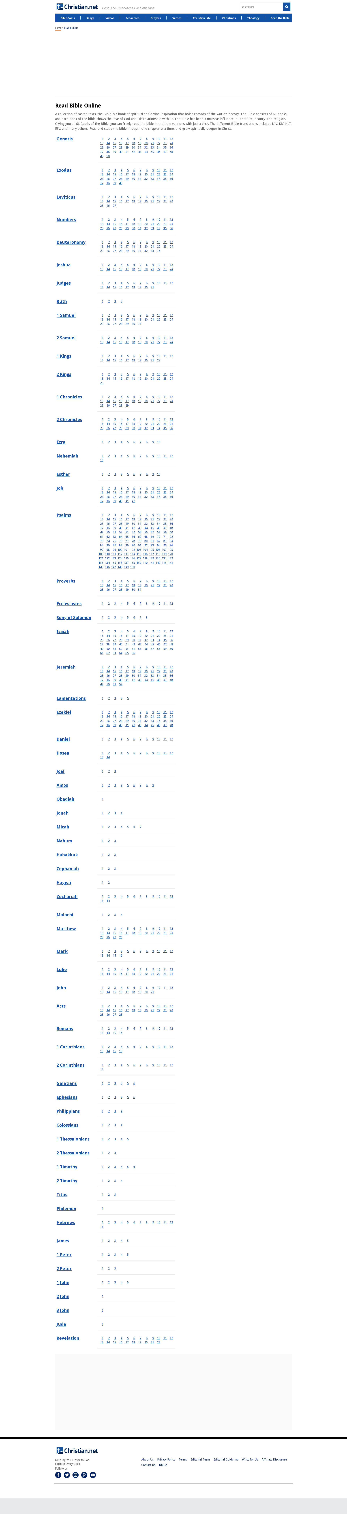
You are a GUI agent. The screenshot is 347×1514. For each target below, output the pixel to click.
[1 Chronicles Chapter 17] (127, 401)
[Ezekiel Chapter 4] (121, 712)
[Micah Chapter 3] (115, 827)
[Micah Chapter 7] (140, 827)
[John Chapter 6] (134, 987)
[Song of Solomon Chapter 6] (134, 617)
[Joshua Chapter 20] (146, 269)
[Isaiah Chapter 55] (139, 648)
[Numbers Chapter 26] (108, 228)
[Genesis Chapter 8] (147, 139)
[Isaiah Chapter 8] (147, 631)
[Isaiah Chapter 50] (108, 648)
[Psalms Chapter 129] (151, 558)
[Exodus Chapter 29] (127, 179)
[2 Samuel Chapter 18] (133, 342)
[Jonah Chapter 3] (115, 813)
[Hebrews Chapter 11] (165, 1222)
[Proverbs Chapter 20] (146, 585)
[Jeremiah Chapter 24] (171, 671)
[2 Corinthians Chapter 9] (153, 1065)
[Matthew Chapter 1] (102, 928)
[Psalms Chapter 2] (109, 515)
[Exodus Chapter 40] (120, 183)
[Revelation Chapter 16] (120, 1342)
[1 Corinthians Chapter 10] (158, 1047)
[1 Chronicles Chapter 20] (146, 401)
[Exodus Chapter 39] (114, 183)
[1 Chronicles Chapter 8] (147, 397)
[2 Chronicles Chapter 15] (114, 424)
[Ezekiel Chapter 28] (120, 721)
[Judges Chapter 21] (152, 287)
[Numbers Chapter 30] (133, 228)
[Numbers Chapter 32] (146, 228)
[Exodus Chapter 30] (133, 179)
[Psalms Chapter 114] (132, 554)
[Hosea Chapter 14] (108, 757)
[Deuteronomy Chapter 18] (133, 246)
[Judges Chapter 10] (158, 283)
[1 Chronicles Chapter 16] (120, 401)
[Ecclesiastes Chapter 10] (158, 603)
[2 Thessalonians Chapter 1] (102, 1153)
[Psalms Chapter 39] (114, 528)
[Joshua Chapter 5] (128, 265)
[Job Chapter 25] (101, 497)
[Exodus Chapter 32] (146, 179)
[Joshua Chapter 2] (109, 265)
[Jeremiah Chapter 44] (146, 680)
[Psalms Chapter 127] (138, 558)
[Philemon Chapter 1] (102, 1208)
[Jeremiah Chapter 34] (158, 675)
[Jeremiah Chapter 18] (133, 671)
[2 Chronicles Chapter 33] (152, 428)
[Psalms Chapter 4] (121, 515)
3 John (63, 1310)
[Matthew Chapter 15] (114, 933)
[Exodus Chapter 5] (128, 170)
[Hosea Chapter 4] (121, 753)
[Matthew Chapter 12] (171, 928)
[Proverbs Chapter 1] (102, 581)
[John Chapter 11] (165, 987)
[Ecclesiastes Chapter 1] (102, 603)
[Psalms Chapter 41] (127, 528)
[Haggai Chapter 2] (109, 882)
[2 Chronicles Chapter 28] (120, 428)
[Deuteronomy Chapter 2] (109, 242)
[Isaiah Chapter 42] (133, 644)
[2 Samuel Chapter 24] (171, 342)
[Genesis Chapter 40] (120, 152)
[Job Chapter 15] (114, 492)
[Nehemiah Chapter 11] (165, 456)
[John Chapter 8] (147, 987)
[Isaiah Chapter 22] (158, 635)
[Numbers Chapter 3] (115, 219)
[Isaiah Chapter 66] (133, 653)
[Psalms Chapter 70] (158, 536)
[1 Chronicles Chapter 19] (139, 401)
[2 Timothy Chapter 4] (121, 1180)
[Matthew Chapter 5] (128, 928)
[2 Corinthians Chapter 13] (101, 1069)
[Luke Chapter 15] (114, 974)
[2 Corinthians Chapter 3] (115, 1065)
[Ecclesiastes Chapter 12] (171, 603)
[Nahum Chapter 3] (115, 841)
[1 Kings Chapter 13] (101, 360)
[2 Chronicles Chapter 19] (139, 424)
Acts (61, 1006)
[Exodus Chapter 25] (101, 179)
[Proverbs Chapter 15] (114, 585)
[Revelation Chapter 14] (108, 1342)
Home (58, 28)
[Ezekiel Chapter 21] (152, 716)
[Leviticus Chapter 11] (165, 197)
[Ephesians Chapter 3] (115, 1097)
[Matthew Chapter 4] (121, 928)
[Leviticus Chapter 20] (146, 201)
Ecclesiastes (69, 603)
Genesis (65, 138)
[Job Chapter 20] (146, 492)
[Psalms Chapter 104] (145, 549)
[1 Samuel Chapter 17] (127, 319)
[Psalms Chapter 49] (101, 532)
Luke (62, 969)
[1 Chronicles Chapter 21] (152, 401)
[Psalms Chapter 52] (120, 532)
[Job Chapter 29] (127, 497)
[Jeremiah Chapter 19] (139, 671)
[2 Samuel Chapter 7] (140, 338)
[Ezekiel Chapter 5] (128, 712)
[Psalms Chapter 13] (101, 519)
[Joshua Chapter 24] (171, 269)
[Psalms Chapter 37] (101, 528)
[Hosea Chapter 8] (147, 753)
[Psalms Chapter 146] (107, 567)
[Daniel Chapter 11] (165, 739)
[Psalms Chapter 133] (100, 562)
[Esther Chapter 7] (140, 474)
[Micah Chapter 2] (109, 827)
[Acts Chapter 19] (139, 1010)
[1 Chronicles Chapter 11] (165, 397)
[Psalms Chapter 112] (119, 554)
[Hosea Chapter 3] (115, 753)
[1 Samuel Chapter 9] (153, 315)
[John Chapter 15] (114, 992)
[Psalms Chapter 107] (164, 549)
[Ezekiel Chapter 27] (114, 721)
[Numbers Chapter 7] (140, 219)
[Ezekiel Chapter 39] (114, 725)
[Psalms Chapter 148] (119, 567)
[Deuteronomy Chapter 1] (102, 242)
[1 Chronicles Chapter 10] (158, 397)
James (63, 1240)
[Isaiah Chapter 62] (108, 653)
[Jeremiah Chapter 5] (128, 667)
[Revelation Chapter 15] (114, 1342)
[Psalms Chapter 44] (146, 528)
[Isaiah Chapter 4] (121, 631)
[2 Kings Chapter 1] (102, 374)
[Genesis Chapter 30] (133, 147)
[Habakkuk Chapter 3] (115, 854)
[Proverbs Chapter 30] (133, 589)
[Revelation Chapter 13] (101, 1342)
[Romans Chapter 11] (165, 1028)
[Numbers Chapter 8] (147, 219)
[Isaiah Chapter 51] (114, 648)
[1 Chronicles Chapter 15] (114, 401)
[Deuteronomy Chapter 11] (165, 242)
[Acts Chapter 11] (165, 1006)
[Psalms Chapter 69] (152, 536)
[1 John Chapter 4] (121, 1282)
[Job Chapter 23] (165, 492)
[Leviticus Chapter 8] (147, 197)
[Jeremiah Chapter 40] (120, 680)
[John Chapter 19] (139, 992)
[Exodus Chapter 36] (171, 179)
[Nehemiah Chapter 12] (171, 456)
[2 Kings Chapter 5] (128, 374)
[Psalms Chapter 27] (114, 523)
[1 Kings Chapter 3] (115, 356)
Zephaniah (68, 868)
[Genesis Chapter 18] (133, 143)
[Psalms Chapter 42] (133, 528)
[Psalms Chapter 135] (113, 562)
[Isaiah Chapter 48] (171, 644)
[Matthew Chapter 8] (147, 928)
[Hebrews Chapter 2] (109, 1222)
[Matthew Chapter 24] (171, 933)
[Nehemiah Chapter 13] (101, 460)
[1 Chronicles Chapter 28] (120, 405)
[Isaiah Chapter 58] (158, 648)
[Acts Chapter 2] (109, 1006)
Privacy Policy (166, 1459)
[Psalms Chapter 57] (152, 532)
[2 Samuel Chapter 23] (165, 342)
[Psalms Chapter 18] (133, 519)
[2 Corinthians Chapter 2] (109, 1065)
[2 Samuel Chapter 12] (171, 338)
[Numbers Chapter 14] (108, 224)
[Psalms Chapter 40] (120, 528)
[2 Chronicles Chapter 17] (127, 424)
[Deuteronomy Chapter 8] (147, 242)
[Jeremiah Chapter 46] (158, 680)
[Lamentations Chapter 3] (115, 698)
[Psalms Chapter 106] (157, 549)
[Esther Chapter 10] (158, 474)
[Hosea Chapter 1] (102, 753)
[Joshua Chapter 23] (165, 269)
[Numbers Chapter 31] (139, 228)
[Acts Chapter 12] (171, 1006)
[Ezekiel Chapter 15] (114, 716)
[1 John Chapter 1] (102, 1282)
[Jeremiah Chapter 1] (102, 667)
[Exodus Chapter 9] (153, 170)
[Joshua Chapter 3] (115, 265)
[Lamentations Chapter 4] (121, 698)
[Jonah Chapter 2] (109, 813)
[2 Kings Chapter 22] (158, 378)
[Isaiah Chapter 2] (109, 631)
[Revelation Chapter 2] (109, 1338)
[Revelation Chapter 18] (133, 1342)
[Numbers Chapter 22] (158, 224)
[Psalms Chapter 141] (151, 562)
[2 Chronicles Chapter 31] (139, 428)
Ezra (61, 442)
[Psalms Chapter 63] (114, 536)
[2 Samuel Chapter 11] (165, 338)
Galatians (67, 1083)
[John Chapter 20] (146, 992)
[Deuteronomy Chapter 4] (121, 242)
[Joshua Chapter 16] (120, 269)
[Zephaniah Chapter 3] (115, 868)
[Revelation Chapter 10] (158, 1338)
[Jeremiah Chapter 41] (127, 680)
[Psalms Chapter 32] (146, 523)
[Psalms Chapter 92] (146, 545)
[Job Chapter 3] (115, 488)
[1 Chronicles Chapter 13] (101, 401)
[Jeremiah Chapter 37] (101, 680)
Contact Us (148, 1465)
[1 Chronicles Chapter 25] (101, 405)
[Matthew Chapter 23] (165, 933)
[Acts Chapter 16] (120, 1010)
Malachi (65, 914)
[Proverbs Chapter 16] (120, 585)
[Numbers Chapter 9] (153, 219)
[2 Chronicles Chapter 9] (153, 419)
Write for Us (250, 1459)
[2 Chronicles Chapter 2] (109, 419)
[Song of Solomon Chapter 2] (109, 617)
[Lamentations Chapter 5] (128, 698)
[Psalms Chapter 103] (138, 549)
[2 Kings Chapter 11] (165, 374)
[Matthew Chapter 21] (152, 933)
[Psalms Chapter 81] (152, 541)
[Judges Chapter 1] (102, 283)
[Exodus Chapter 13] (101, 174)
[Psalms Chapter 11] (165, 515)
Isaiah (63, 631)
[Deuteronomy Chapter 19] (139, 246)
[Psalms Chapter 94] (158, 545)
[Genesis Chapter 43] (139, 152)
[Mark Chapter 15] (114, 955)
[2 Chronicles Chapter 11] (165, 419)
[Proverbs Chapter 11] (165, 581)
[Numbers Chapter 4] (121, 219)
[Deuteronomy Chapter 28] (120, 251)
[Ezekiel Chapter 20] (146, 716)
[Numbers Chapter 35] (165, 228)
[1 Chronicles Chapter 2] (109, 397)
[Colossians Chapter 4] (121, 1125)
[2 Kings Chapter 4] (121, 374)
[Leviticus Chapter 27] (114, 205)
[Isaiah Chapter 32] (146, 640)
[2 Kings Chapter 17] (127, 378)
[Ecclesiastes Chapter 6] (134, 603)
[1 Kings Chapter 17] (127, 360)
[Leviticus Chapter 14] (108, 201)
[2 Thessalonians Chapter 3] (115, 1153)
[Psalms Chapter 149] (126, 567)
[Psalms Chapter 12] (171, 515)
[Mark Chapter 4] (121, 951)
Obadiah (65, 799)
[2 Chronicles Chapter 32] (146, 428)
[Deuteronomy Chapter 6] (134, 242)
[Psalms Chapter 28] (120, 523)
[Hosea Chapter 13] (101, 757)
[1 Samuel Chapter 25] (101, 324)
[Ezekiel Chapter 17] (127, 716)
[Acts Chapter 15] (114, 1010)
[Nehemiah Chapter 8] (147, 456)
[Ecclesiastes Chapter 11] (165, 603)
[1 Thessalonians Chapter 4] (121, 1139)
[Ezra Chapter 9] (153, 442)
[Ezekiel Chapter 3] (115, 712)
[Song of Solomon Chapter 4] (121, 617)
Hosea (63, 753)
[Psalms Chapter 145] (100, 567)
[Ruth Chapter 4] (121, 301)
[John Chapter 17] (127, 992)
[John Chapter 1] (102, 987)
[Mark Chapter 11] (165, 951)
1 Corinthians (70, 1046)
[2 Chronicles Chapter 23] (165, 424)
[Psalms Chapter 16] (120, 519)
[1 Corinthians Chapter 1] (102, 1047)
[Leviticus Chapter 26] (108, 205)
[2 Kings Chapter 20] (146, 378)
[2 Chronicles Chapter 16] (120, 424)
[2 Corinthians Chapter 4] (121, 1065)
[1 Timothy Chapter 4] (121, 1167)
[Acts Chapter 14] (108, 1010)
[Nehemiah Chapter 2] (109, 456)
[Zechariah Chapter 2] (109, 896)
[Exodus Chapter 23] (165, 174)
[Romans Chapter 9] (153, 1028)
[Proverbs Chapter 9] (153, 581)
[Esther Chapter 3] (115, 474)
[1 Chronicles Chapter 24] (171, 401)
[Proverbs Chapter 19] (139, 585)
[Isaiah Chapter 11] (165, 631)
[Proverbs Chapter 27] (114, 589)
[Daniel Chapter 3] (115, 739)
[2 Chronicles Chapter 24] (171, 424)
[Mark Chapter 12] (171, 951)
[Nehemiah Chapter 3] (115, 456)
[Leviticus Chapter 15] (114, 201)
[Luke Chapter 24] (171, 974)
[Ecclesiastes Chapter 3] (115, 603)
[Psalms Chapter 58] (158, 532)
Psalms (64, 515)
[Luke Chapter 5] (128, 969)
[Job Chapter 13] (101, 492)
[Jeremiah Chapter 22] (158, 671)
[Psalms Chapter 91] (139, 545)
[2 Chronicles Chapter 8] (147, 419)
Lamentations (71, 698)
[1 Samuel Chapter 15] (114, 319)
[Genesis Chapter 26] (108, 147)
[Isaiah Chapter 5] (128, 631)
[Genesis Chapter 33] (152, 147)
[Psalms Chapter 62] (108, 536)
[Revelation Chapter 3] (115, 1338)
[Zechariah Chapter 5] (128, 896)
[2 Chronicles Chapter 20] (146, 424)
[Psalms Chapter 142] (157, 562)
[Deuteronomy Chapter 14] (108, 246)
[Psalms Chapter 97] (101, 549)
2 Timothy (67, 1180)
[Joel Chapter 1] (102, 771)
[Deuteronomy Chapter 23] (165, 246)
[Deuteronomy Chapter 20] (146, 246)
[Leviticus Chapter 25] (101, 205)
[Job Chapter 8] (147, 488)
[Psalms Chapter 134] (107, 562)
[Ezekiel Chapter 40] (120, 725)
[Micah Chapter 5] (128, 827)
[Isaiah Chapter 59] (165, 648)
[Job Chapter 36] (171, 497)
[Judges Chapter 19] (139, 287)
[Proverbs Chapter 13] (101, 585)
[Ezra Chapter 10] (158, 442)
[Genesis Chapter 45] (152, 152)
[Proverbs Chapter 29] (127, 589)
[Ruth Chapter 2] (109, 301)
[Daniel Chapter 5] (128, 739)
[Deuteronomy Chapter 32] (146, 251)
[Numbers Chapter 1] (102, 219)
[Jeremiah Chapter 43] (139, 680)
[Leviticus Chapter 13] (101, 201)
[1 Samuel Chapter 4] (121, 315)
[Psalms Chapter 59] (165, 532)
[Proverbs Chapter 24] (171, 585)
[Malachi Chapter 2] (109, 914)
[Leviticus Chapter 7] (140, 197)
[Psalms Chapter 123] (113, 558)
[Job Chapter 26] (108, 497)
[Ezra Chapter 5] (128, 442)
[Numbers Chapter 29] (127, 228)
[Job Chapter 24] (171, 492)
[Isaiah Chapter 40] (120, 644)
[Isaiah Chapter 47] (165, 644)
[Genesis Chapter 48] (171, 152)
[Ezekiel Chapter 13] (101, 716)
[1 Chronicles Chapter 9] (153, 397)
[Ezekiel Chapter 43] (139, 725)
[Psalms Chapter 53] (127, 532)
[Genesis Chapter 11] (165, 139)
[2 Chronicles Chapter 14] (108, 424)
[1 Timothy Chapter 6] (134, 1167)
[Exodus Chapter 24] (171, 174)
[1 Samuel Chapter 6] (134, 315)
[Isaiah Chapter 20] (146, 635)
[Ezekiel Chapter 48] (171, 725)
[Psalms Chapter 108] (170, 549)
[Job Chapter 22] (158, 492)
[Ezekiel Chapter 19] (139, 716)
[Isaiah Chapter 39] (114, 644)
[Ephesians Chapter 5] (128, 1097)
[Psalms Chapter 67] (139, 536)
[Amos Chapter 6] (134, 785)
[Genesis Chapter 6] (134, 139)
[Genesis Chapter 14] (108, 143)
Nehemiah (67, 456)
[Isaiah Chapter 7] (140, 631)
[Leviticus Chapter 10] (158, 197)
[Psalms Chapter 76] (120, 541)
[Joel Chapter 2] (109, 771)
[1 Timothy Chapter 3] (115, 1167)
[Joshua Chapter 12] (171, 265)
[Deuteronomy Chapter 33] (152, 251)
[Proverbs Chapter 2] (109, 581)
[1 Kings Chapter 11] (165, 356)
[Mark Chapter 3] (115, 951)
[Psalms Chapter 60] (171, 532)
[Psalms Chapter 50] (108, 532)
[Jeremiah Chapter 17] (127, 671)
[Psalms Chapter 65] (127, 536)
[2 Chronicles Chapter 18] (133, 424)
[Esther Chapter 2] (109, 474)
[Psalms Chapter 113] (126, 554)
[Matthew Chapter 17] (127, 933)
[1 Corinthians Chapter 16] (120, 1051)
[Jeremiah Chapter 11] (165, 667)
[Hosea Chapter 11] (165, 753)
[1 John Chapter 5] (128, 1282)
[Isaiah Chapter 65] (127, 653)
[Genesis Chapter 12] (171, 139)
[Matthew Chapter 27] (114, 937)
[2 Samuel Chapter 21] (152, 342)
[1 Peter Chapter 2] (109, 1254)
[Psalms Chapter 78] (133, 541)
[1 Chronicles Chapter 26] (108, 405)
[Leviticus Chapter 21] (152, 201)
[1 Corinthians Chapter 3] (115, 1047)
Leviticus (66, 197)
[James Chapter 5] (128, 1240)
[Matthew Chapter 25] (101, 937)
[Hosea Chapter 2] (109, 753)
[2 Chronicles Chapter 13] (101, 424)
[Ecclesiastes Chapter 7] (140, 603)
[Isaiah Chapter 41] (127, 644)
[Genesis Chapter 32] (146, 147)
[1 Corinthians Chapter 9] (153, 1047)
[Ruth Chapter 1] (102, 301)
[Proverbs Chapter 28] (120, 589)
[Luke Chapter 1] (102, 969)
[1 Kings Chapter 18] (133, 360)
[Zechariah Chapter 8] (147, 896)
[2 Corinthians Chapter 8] (147, 1065)
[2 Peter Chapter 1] (102, 1268)
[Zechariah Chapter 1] (102, 896)
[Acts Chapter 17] (127, 1010)
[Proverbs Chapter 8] (147, 581)
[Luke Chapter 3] (115, 969)
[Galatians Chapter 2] (109, 1083)
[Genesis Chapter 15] (114, 143)
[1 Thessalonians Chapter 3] (115, 1139)
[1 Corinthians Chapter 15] (114, 1051)
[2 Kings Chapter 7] (140, 374)
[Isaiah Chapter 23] (165, 635)
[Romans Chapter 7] (140, 1028)
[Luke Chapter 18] (133, 974)
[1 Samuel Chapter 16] (120, 319)
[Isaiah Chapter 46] (158, 644)
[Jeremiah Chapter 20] (146, 671)
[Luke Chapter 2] (109, 969)
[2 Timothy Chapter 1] (102, 1180)
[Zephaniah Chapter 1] (102, 868)
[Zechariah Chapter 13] (101, 901)
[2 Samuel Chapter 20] (146, 342)
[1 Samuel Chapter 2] (109, 315)
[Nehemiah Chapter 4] (121, 456)
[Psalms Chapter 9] (153, 515)
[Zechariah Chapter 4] (121, 896)
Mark (62, 951)
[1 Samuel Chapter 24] (171, 319)
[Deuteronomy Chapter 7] (140, 242)
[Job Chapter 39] (114, 501)
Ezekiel (64, 712)
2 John (63, 1296)
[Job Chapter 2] (109, 488)
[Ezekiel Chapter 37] (101, 725)
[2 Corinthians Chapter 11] (165, 1065)
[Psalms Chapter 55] (139, 532)
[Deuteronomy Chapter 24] (171, 246)
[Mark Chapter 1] (102, 951)
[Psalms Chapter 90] (133, 545)
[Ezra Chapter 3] (115, 442)
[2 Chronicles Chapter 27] (114, 428)
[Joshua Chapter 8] (147, 265)
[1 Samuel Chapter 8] (147, 315)
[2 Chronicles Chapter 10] (158, 419)
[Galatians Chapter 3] (115, 1083)
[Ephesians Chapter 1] (102, 1097)
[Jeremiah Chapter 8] (147, 667)
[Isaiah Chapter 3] (115, 631)
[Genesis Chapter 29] (127, 147)
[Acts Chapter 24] (171, 1010)
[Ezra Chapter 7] (140, 442)
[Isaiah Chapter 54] (133, 648)
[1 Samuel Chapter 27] (114, 324)
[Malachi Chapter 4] (121, 914)
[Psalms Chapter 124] (119, 558)
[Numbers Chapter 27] (114, 228)
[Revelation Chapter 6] (134, 1338)
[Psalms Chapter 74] (108, 541)
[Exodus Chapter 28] (120, 179)
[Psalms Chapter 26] (108, 523)
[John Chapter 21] (152, 992)
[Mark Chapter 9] (153, 951)
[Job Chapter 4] (121, 488)
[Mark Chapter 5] (128, 951)
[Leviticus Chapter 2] (109, 197)
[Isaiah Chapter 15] (114, 635)
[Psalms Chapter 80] (146, 541)
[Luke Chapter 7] (140, 969)
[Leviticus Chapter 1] (102, 197)
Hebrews (66, 1222)
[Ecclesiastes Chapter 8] (147, 603)
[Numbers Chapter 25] (101, 228)
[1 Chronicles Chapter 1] (102, 397)
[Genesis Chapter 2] (109, 139)
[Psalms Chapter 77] (127, 541)
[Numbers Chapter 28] (120, 228)
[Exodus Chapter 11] (165, 170)
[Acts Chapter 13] (101, 1010)
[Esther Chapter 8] (147, 474)
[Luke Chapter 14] (108, 974)
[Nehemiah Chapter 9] (153, 456)
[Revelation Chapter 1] (102, 1338)
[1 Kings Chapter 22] (158, 360)
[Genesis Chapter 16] (120, 143)
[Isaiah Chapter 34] (158, 640)
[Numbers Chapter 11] (165, 219)
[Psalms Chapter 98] (108, 549)
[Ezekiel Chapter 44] (146, 725)
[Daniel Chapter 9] (153, 739)
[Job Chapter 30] (133, 497)
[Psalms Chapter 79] (139, 541)
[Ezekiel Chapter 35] (165, 721)
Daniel (63, 739)
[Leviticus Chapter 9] (153, 197)
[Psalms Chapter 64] (120, 536)
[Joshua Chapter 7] (140, 265)
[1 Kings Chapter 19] (139, 360)
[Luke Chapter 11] (165, 969)
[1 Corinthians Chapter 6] (134, 1047)
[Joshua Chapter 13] (101, 269)
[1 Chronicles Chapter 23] (165, 401)
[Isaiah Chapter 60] (171, 648)
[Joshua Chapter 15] (114, 269)
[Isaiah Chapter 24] (171, 635)
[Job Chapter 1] (102, 488)
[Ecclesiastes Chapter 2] (109, 603)
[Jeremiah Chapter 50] (108, 684)
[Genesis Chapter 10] (158, 139)
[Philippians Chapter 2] (109, 1111)
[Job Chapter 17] (127, 492)
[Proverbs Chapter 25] (101, 589)
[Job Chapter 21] (152, 492)
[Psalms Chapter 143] (164, 562)
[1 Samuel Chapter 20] (146, 319)
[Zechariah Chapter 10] (158, 896)
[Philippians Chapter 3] (115, 1111)
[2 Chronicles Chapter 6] (134, 419)
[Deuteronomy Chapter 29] (127, 251)
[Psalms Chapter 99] (114, 549)
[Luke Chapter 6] (134, 969)
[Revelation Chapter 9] (153, 1338)
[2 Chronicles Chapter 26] (108, 428)
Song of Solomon (74, 617)
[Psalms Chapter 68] (146, 536)
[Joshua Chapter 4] (121, 265)
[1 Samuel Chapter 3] (115, 315)
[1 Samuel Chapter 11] (165, 315)
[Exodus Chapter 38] (108, 183)
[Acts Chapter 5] (128, 1006)
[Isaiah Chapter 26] (108, 640)
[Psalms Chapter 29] (127, 523)
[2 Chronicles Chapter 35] (165, 428)
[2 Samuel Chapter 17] (127, 342)
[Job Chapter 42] (133, 501)
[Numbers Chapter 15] (114, 224)
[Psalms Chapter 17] (127, 519)
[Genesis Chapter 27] (114, 147)
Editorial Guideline (225, 1459)
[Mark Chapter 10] (158, 951)
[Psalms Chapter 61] (101, 536)
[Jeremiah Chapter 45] (152, 680)
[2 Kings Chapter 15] (114, 378)
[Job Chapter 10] (158, 488)
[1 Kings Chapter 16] (120, 360)
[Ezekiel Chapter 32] (146, 721)
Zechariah (67, 896)
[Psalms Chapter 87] (114, 545)
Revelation (68, 1338)
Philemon (66, 1208)
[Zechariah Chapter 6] (134, 896)
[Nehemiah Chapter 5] (128, 456)
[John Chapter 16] (120, 992)
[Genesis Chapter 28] (120, 147)
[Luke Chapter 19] (139, 974)
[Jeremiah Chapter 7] (140, 667)
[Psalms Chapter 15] (114, 519)
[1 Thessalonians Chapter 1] (102, 1139)
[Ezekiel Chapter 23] (165, 716)
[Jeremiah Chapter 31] (139, 675)
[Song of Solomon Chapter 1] (102, 617)
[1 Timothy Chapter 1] (102, 1167)
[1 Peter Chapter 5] (128, 1254)
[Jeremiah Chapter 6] (134, 667)
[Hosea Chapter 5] (128, 753)
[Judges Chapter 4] (121, 283)
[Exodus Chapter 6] (134, 170)
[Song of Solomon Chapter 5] (128, 617)
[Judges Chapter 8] (147, 283)
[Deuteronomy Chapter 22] (158, 246)
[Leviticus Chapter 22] (158, 201)
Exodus (64, 170)
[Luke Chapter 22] (158, 974)
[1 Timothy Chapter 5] (128, 1167)
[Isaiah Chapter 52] (120, 648)
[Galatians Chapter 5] (128, 1083)
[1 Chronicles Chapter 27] (114, 405)
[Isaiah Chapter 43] (139, 644)
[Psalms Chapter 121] (100, 558)
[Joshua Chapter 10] (158, 265)
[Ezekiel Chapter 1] (102, 712)
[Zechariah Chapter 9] (153, 896)
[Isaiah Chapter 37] (101, 644)
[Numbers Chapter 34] (158, 228)
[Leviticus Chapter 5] (128, 197)
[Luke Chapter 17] (127, 974)
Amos (62, 785)
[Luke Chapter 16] (120, 974)
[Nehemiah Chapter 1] (102, 456)
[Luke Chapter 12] (171, 969)
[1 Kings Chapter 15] (114, 360)
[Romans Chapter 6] (134, 1028)
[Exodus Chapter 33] (152, 179)
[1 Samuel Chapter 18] (133, 319)
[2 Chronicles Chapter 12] (171, 419)
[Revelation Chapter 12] (171, 1338)
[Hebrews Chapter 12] (171, 1222)
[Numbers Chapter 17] (127, 224)
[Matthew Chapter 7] (140, 928)
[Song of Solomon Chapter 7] (140, 617)
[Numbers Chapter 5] (128, 219)
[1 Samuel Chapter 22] (158, 319)
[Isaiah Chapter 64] (120, 653)
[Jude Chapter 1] (102, 1324)
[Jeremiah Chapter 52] (120, 684)
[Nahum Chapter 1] (102, 841)
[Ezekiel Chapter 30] (133, 721)
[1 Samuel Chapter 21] (152, 319)
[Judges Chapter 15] (114, 287)
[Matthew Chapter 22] (158, 933)
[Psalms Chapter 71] (165, 536)
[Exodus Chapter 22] (158, 174)
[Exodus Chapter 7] (140, 170)
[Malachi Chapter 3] (115, 914)
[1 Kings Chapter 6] (134, 356)
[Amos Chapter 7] (140, 785)
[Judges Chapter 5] (128, 283)
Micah (63, 827)
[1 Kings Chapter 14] (108, 360)
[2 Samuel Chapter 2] (109, 338)
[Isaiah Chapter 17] (127, 635)
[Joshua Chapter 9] (153, 265)
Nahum (64, 840)
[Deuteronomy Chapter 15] (114, 246)
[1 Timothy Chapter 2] (109, 1167)
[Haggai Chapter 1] (102, 882)
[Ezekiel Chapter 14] (108, 716)
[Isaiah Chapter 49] (101, 648)
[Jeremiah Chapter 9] (153, 667)
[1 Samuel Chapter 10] (158, 315)
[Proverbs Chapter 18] (133, 585)
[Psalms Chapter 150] (132, 567)
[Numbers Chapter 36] (171, 228)
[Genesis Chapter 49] (101, 156)
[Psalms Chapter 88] (120, 545)
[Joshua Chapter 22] (158, 269)
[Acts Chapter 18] (133, 1010)
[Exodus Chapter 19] (139, 174)
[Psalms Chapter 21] (152, 519)
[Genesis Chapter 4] (121, 139)
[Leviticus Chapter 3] (115, 197)
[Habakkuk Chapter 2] (109, 854)
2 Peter (64, 1268)
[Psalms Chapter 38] (108, 528)
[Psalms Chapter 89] (127, 545)
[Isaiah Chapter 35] (165, 640)
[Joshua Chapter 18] (133, 269)
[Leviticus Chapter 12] (171, 197)
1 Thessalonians (73, 1139)
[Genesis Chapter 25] (101, 147)
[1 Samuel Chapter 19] (139, 319)
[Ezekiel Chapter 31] (139, 721)
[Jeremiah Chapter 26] (108, 675)
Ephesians (67, 1097)
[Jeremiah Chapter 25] (101, 675)
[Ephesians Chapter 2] (109, 1097)
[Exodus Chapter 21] (152, 174)
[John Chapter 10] (158, 987)
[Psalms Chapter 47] (165, 528)
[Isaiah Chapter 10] (158, 631)
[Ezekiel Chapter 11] (165, 712)
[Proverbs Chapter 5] (128, 581)
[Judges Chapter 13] (101, 287)
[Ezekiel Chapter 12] (171, 712)
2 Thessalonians (73, 1153)
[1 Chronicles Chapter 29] (127, 405)
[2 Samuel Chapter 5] (128, 338)
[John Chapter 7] (140, 987)
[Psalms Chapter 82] (158, 541)
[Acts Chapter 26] (108, 1014)
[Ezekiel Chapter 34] (158, 721)
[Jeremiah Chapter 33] (152, 675)
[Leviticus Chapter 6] (134, 197)
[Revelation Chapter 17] (127, 1342)
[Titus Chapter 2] (109, 1194)
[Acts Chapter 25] (101, 1014)
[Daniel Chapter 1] (102, 739)
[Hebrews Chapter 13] (101, 1227)
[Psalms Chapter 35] (165, 523)
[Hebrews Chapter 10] (158, 1222)
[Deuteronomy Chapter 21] (152, 246)
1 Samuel (66, 315)
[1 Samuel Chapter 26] (108, 324)
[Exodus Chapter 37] (101, 183)
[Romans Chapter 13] (101, 1033)
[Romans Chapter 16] (120, 1033)
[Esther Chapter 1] (102, 474)
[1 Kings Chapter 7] (140, 356)
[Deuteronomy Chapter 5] (128, 242)
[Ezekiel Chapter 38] (108, 725)
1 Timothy (67, 1166)
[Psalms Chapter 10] (158, 515)
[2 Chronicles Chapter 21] (152, 424)
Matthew (66, 928)
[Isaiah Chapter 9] (153, 631)
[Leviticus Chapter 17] (127, 201)
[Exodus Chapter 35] (165, 179)
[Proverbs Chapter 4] (121, 581)
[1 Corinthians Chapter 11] (165, 1047)
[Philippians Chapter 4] (121, 1111)
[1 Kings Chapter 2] (109, 356)
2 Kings (64, 374)
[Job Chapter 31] (139, 497)
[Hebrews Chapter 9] (153, 1222)
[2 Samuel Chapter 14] (108, 342)
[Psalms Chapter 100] (119, 549)
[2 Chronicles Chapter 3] (115, 419)
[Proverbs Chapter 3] (115, 581)
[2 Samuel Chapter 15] (114, 342)
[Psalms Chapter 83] (165, 541)
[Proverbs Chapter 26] (108, 589)
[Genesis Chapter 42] (133, 152)
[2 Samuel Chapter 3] (115, 338)
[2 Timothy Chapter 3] (115, 1180)
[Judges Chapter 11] (165, 283)
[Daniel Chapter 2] (109, 739)
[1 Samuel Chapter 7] (140, 315)
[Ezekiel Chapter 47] (165, 725)
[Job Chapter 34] (158, 497)
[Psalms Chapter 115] (138, 554)
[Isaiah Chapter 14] (108, 635)
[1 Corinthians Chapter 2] (109, 1047)
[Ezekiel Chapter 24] (171, 716)
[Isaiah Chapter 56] (146, 648)
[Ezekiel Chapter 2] (109, 712)
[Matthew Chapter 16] (120, 933)
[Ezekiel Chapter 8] (147, 712)
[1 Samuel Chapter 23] (165, 319)
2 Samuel (66, 337)
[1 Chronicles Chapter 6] (134, 397)
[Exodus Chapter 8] (147, 170)
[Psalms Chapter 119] (164, 554)
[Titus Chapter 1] (102, 1194)
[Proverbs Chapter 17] (127, 585)
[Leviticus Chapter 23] (165, 201)
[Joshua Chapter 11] (165, 265)
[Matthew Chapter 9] (153, 928)
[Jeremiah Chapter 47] (165, 680)
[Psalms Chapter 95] (165, 545)
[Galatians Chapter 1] (102, 1083)
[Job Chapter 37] (101, 501)
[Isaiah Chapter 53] (127, 648)
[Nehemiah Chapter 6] (134, 456)
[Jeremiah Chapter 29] (127, 675)
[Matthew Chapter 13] (101, 933)
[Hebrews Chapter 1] (102, 1222)
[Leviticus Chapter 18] (133, 201)
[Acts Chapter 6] (134, 1006)
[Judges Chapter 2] (109, 283)
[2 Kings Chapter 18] (133, 378)
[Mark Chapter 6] (134, 951)
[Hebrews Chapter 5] (128, 1222)
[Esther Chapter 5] (128, 474)
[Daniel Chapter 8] (147, 739)
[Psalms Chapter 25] (101, 523)
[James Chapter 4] (121, 1240)
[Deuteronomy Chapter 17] (127, 246)
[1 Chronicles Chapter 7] (140, 397)
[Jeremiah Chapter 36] (171, 675)
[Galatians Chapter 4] (121, 1083)
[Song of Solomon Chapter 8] (147, 617)
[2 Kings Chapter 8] (147, 374)
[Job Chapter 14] (108, 492)
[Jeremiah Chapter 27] (114, 675)
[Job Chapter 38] (108, 501)
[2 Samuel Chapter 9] (153, 338)
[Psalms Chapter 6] (134, 515)
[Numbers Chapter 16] (120, 224)
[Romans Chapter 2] (109, 1028)
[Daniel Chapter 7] (140, 739)
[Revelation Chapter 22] (158, 1342)
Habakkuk (67, 854)
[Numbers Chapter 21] (152, 224)
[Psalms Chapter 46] (158, 528)
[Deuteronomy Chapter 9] (153, 242)
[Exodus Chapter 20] (146, 174)
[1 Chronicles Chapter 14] (108, 401)
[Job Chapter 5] (128, 488)
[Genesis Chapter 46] (158, 152)
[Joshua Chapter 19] (139, 269)
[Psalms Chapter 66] (133, 536)
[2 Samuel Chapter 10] (158, 338)
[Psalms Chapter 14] (108, 519)
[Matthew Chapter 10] (158, 928)
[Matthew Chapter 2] (109, 928)
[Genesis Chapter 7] (140, 139)
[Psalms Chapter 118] (157, 554)
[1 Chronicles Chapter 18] (133, 401)
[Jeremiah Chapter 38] (108, 680)
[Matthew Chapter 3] (115, 928)
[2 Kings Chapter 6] (134, 374)
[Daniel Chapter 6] (134, 739)
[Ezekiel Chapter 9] (153, 712)
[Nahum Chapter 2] (109, 841)
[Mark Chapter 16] (120, 955)
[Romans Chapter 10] (158, 1028)
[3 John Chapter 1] (102, 1310)
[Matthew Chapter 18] (133, 933)
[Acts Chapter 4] (121, 1006)
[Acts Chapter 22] (158, 1010)
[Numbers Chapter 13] (101, 224)
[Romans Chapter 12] (171, 1028)
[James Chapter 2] (109, 1240)
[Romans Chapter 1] (102, 1028)
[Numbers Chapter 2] (109, 219)
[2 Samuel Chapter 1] (102, 338)
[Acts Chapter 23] (165, 1010)
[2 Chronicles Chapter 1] (102, 419)
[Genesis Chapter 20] (146, 143)
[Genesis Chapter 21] (152, 143)
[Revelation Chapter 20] (146, 1342)
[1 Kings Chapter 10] (158, 356)
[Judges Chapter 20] (146, 287)
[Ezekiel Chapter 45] (152, 725)
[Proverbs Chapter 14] (108, 585)
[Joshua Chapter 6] (134, 265)
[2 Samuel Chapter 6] (134, 338)
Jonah (62, 813)
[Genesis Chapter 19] (139, 143)
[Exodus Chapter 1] (102, 170)
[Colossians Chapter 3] (115, 1125)
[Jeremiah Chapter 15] (114, 671)
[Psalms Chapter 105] (151, 549)
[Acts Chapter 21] (152, 1010)
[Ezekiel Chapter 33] (152, 721)
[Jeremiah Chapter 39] (114, 680)
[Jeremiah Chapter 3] (115, 667)
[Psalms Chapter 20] (146, 519)
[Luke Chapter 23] (165, 974)
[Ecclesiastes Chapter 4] (121, 603)
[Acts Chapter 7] (140, 1006)
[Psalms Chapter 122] (107, 558)
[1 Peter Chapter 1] (102, 1254)
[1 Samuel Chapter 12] (171, 315)
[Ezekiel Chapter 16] (120, 716)
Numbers (66, 219)
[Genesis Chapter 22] (158, 143)
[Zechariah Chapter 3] (115, 896)
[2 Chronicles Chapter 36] (171, 428)
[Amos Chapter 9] (153, 785)
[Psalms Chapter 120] (170, 554)
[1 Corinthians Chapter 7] (140, 1047)
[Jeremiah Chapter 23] (165, 671)
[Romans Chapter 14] (108, 1033)
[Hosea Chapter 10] (158, 753)
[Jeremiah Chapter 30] (133, 675)
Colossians (67, 1125)
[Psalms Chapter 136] (119, 562)
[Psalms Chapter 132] (170, 558)
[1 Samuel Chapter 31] (139, 324)
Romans (65, 1028)
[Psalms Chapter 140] (145, 562)
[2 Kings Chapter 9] (153, 374)
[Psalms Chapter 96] (171, 545)
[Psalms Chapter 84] (171, 541)
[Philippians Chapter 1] (102, 1111)
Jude (61, 1324)
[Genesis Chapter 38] (108, 152)
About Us (147, 1459)
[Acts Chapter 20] (146, 1010)
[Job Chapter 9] (153, 488)
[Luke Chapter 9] (153, 969)
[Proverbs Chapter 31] (139, 589)
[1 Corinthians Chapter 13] (101, 1051)
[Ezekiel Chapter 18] (133, 716)
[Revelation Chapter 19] (139, 1342)
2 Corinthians (70, 1065)
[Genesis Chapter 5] (128, 139)
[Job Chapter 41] (127, 501)
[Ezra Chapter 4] (121, 442)
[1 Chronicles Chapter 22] (158, 401)
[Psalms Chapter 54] (133, 532)
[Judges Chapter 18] (133, 287)
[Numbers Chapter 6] (134, 219)
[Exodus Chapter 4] (121, 170)
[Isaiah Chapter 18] (133, 635)
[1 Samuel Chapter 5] (128, 315)
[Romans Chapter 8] (147, 1028)
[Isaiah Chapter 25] (101, 640)
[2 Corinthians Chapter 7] (140, 1065)
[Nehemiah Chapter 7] (140, 456)
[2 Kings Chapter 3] (115, 374)
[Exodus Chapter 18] (133, 174)
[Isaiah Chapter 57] (152, 648)
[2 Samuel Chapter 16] (120, 342)
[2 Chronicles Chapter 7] (140, 419)
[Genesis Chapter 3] (115, 139)
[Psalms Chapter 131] (164, 558)
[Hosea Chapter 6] (134, 753)
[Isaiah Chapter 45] (152, 644)
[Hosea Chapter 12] (171, 753)
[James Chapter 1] (102, 1240)
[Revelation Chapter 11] (165, 1338)
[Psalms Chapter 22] (158, 519)
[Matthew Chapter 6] (134, 928)
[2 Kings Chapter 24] (171, 378)
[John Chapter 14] (108, 992)
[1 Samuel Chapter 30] (133, 324)
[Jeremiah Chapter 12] (171, 667)
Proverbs (66, 581)
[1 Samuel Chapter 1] (102, 315)
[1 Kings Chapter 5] (128, 356)
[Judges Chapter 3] (115, 283)
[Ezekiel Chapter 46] (158, 725)
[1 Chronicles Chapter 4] (121, 397)
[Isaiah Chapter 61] (101, 653)
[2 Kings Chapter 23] (165, 378)
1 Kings (64, 356)
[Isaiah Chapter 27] (114, 640)
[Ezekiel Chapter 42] (133, 725)
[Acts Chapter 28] (120, 1014)
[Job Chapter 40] (120, 501)
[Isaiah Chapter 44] (146, 644)
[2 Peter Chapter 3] (115, 1268)
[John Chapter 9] (153, 987)
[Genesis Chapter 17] (127, 143)
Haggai (64, 882)
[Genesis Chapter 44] (146, 152)
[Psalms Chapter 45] (152, 528)
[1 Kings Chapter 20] (146, 360)
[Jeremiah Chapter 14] (108, 671)
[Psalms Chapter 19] (139, 519)
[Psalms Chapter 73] (101, 541)
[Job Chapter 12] (171, 488)
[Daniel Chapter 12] (171, 739)
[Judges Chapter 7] (140, 283)
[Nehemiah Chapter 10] (158, 456)
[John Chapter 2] (109, 987)
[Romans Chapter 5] (128, 1028)
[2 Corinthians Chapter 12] (171, 1065)
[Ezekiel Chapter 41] (127, 725)
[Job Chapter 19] (139, 492)
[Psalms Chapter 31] (139, 523)
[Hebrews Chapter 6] (134, 1222)
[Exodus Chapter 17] (127, 174)
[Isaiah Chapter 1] (102, 631)
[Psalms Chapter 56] (146, 532)
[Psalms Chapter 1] (102, 515)
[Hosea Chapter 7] (140, 753)
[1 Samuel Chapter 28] (120, 324)
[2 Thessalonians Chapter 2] (109, 1153)
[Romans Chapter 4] (121, 1028)
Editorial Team (200, 1459)
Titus (62, 1194)
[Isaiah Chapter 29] (127, 640)
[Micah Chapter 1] (102, 827)
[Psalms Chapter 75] (114, 541)
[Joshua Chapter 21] (152, 269)
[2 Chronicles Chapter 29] (127, 428)
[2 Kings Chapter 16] (120, 378)
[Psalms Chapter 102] (132, 549)
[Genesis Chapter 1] (102, 139)
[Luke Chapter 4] (121, 969)
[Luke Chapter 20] (146, 974)
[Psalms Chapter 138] (132, 562)
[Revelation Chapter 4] (121, 1338)
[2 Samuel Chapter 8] (147, 338)
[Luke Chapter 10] (158, 969)
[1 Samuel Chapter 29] (127, 324)
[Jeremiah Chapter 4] (121, 667)
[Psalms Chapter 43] (139, 528)
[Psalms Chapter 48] (171, 528)
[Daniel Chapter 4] (121, 739)
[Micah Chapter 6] (134, 827)
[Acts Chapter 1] (102, 1006)
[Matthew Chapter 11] (165, 928)
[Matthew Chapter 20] (146, 933)
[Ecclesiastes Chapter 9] (153, 603)
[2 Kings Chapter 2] (109, 374)
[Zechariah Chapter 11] (165, 896)
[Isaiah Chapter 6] (134, 631)
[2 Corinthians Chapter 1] (102, 1065)
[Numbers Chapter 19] (139, 224)
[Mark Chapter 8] (147, 951)
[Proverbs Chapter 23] (165, 585)
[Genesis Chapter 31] (139, 147)
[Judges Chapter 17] (127, 287)
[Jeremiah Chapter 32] (146, 675)
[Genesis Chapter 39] (114, 152)
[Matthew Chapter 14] (108, 933)
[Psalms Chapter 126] (132, 558)
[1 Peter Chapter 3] (115, 1254)
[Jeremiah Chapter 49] (101, 684)
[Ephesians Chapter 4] (121, 1097)
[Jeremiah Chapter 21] (152, 671)
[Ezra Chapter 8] (147, 442)
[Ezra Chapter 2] (109, 442)
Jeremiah (66, 667)
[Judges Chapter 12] (171, 283)
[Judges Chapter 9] (153, 283)
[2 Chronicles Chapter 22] (158, 424)
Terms (183, 1459)
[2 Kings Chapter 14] (108, 378)
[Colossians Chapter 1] (102, 1125)
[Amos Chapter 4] (121, 785)
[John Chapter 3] (115, 987)
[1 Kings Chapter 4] (121, 356)
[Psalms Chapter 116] (145, 554)
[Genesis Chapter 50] (108, 156)
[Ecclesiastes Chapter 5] (128, 603)
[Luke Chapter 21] (152, 974)
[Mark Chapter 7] (140, 951)
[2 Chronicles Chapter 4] (121, 419)
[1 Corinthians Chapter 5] (128, 1047)
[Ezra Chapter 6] (134, 442)
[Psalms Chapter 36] (171, 523)
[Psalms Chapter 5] (128, 515)
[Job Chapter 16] (120, 492)
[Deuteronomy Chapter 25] (101, 251)
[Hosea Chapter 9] (153, 753)
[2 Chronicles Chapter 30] (133, 428)
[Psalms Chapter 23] (165, 519)
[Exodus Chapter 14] (108, 174)
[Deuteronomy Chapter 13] (101, 246)
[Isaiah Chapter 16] (120, 635)
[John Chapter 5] (128, 987)
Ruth (62, 301)
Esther (63, 474)
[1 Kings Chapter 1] (102, 356)
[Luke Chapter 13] (101, 974)
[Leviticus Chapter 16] (120, 201)
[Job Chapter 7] (140, 488)
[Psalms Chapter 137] (126, 562)
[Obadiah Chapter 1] (102, 799)
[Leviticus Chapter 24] (171, 201)
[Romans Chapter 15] (114, 1033)
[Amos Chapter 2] (109, 785)
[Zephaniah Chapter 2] (109, 868)
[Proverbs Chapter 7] (140, 581)
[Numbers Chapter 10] (158, 219)
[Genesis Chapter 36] (171, 147)
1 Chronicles (69, 397)
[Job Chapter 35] (165, 497)
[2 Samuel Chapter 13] (101, 342)
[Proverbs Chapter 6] (134, 581)
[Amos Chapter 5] (128, 785)
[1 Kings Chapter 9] (153, 356)
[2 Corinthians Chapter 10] (158, 1065)
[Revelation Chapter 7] (140, 1338)
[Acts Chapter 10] (158, 1006)
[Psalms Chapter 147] (113, 567)
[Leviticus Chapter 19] (139, 201)
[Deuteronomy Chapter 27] (114, 251)
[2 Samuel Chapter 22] (158, 342)
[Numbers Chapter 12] (171, 219)
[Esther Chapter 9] (153, 474)
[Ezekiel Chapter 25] (101, 721)
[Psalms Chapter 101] (126, 549)
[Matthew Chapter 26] (108, 937)
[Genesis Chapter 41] (127, 152)
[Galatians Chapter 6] (134, 1083)
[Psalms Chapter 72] (171, 536)
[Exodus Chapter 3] (115, 170)
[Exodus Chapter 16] (120, 174)
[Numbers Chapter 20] (146, 224)
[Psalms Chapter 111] (113, 554)
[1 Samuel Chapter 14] (108, 319)
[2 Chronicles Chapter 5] (128, 419)
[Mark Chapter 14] (108, 955)
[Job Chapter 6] (134, 488)
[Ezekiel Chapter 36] (171, 721)
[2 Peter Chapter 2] (109, 1268)
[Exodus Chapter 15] (114, 174)
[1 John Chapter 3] (115, 1282)
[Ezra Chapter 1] (102, 442)
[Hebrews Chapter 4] (121, 1222)
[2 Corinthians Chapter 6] (134, 1065)
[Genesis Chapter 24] (171, 143)
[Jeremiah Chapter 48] (171, 680)
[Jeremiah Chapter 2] (109, 667)
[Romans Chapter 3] (115, 1028)
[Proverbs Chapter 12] (171, 581)
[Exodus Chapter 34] (158, 179)
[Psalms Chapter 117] (151, 554)
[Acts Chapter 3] (115, 1006)
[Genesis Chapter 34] (158, 147)
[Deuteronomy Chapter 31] (139, 251)
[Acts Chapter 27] (114, 1014)
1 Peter (64, 1254)
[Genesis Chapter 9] (153, 139)
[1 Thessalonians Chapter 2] (109, 1139)
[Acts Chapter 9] (153, 1006)
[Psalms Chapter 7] (140, 515)
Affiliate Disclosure (274, 1459)
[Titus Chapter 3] (115, 1194)
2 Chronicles (69, 419)
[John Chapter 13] (101, 992)
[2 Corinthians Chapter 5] (128, 1065)
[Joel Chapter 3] (115, 771)
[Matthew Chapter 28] (120, 937)
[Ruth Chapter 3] (115, 301)
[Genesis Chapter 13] (101, 143)
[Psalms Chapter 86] (108, 545)
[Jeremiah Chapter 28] (120, 675)
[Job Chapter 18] (133, 492)
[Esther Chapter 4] (121, 474)
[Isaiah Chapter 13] (101, 635)
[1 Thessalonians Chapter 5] (128, 1139)
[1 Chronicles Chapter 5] (128, 397)
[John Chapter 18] (133, 992)
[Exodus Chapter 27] (114, 179)
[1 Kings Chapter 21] (152, 360)
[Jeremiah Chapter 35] (165, 675)
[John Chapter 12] (171, 987)
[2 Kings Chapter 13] (101, 378)
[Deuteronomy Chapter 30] (133, 251)
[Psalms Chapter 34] (158, 523)
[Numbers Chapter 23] (165, 224)
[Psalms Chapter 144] (170, 562)
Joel (61, 771)
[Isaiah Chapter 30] (133, 640)
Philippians (68, 1111)
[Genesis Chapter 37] (101, 152)
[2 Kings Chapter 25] (101, 383)
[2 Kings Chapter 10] (158, 374)
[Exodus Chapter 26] (108, 179)
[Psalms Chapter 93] (152, 545)
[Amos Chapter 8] (147, 785)
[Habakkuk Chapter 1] (102, 854)
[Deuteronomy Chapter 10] (158, 242)
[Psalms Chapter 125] (126, 558)
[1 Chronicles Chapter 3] (115, 397)
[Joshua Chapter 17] (127, 269)
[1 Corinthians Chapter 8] (147, 1047)
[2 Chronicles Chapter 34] (158, 428)
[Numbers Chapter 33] (152, 228)
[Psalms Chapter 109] (100, 554)
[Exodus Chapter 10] (158, 170)
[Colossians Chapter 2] (109, 1125)
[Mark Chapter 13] (101, 955)
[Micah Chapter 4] (121, 827)
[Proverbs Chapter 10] (158, 581)
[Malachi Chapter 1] (102, 914)
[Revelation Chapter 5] (128, 1338)
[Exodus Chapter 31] (139, 179)
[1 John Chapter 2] (109, 1282)
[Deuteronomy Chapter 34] (158, 251)
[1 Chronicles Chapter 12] (171, 397)
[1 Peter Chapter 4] (121, 1254)
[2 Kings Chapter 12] (171, 374)
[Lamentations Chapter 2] (109, 698)
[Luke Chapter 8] (147, 969)
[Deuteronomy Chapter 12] (171, 242)
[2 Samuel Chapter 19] (139, 342)
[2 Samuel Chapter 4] (121, 338)
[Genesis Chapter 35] (165, 147)
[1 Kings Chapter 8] (147, 356)
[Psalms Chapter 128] (145, 558)
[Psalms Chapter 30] (133, 523)
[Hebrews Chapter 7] (140, 1222)
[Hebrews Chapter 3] (115, 1222)
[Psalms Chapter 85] (101, 545)
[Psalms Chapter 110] (107, 554)
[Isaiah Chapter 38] (108, 644)
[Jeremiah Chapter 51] (114, 684)
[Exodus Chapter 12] (171, 170)
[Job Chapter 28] (120, 497)
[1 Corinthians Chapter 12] (171, 1047)
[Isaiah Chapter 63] (114, 653)
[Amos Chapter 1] (102, 785)
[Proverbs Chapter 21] (152, 585)
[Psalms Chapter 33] (152, 523)
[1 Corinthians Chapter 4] (121, 1047)
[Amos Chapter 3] (115, 785)
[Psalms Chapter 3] (115, 515)
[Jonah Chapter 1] (102, 813)
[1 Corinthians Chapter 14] (108, 1051)
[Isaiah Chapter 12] (171, 631)
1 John (63, 1282)
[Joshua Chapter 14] (108, 269)
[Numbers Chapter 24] (171, 224)
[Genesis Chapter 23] (165, 143)
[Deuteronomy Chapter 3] (115, 242)
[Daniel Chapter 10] (158, 739)
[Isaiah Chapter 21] (152, 635)
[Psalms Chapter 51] (114, 532)
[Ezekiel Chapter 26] (108, 721)
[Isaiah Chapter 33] (152, 640)
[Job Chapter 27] (114, 497)
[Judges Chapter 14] (108, 287)
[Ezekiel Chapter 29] (127, 721)
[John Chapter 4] (121, 987)
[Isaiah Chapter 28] (120, 640)
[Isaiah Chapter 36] (171, 640)
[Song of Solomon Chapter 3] (115, 617)
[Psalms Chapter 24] (171, 519)
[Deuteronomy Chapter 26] (108, 251)
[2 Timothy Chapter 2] (109, 1180)
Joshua (64, 264)
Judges (64, 283)
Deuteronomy (71, 242)
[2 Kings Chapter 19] (139, 378)
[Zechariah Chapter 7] (140, 896)
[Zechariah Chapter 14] (108, 901)
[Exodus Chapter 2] (109, 170)
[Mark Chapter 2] (109, 951)
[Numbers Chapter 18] (133, 224)
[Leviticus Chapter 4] (121, 197)
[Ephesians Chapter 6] (134, 1097)
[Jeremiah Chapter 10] (158, 667)
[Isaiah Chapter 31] (139, 640)
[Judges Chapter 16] (120, 287)
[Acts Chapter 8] (147, 1006)
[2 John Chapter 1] (102, 1296)
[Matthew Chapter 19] (139, 933)
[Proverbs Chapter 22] (158, 585)
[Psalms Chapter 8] (147, 515)
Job (60, 488)
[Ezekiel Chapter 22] (158, 716)
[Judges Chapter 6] (134, 283)
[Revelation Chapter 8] (147, 1338)
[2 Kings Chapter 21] (152, 378)
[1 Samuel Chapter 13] (101, 319)
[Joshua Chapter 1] (102, 265)
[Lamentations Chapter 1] (102, 698)
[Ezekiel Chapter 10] (158, 712)
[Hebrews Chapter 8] (147, 1222)
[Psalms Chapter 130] (157, 558)
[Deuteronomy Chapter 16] (120, 246)
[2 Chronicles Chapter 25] (101, 428)
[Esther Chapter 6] (134, 474)
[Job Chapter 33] (152, 497)
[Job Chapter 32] (146, 497)
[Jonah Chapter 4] (121, 813)
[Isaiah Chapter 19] (139, 635)
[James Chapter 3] (115, 1240)
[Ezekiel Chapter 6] (134, 712)
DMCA (163, 1465)
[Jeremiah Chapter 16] (120, 671)
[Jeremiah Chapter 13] (101, 671)
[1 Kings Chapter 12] (171, 356)
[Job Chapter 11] (165, 488)
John (61, 987)
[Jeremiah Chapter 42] (133, 680)
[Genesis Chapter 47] (165, 152)
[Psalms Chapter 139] (138, 562)
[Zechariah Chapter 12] (171, 896)
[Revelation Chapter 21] (152, 1342)
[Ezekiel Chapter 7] (140, 712)
